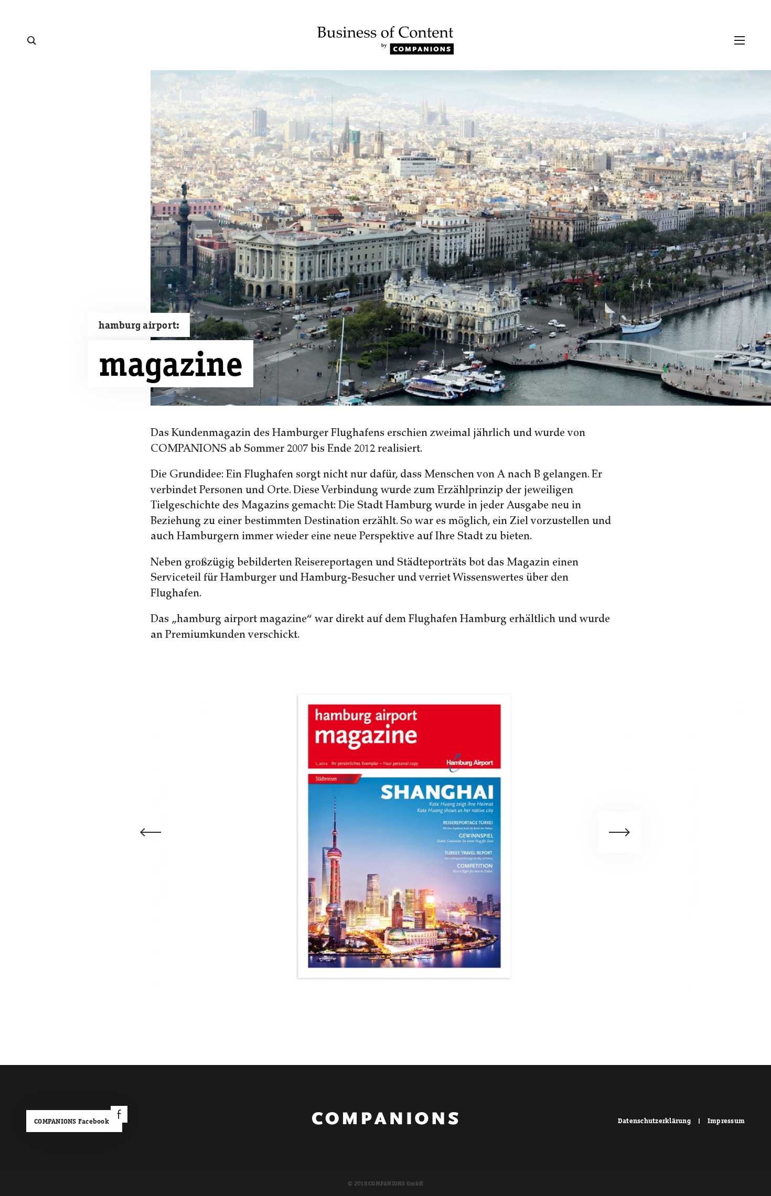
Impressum (726, 1120)
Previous (151, 832)
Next (619, 832)
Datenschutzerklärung (654, 1120)
